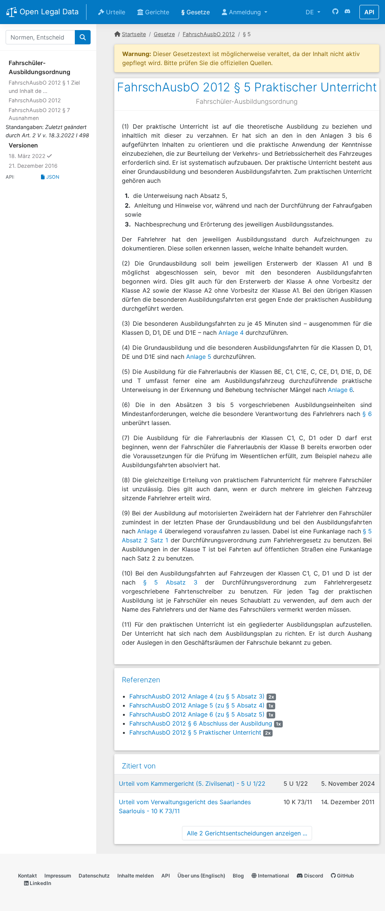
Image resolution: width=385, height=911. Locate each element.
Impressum (57, 876)
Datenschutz (94, 876)
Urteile (114, 12)
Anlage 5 (198, 356)
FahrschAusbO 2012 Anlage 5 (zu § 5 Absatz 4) (197, 705)
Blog (238, 876)
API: (10, 177)
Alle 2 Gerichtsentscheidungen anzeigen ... (247, 833)
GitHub (345, 876)
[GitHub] (335, 12)
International (273, 876)
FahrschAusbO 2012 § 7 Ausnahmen (39, 114)
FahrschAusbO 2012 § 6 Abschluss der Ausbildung (200, 723)
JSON (52, 177)
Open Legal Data (48, 11)
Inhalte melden (135, 876)
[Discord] (347, 12)
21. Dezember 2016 (33, 165)
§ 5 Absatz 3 (170, 582)
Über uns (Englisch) (201, 876)
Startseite (134, 34)
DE (311, 12)
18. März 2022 (45, 155)
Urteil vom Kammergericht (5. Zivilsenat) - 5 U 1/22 (192, 783)
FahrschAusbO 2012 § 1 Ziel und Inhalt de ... (44, 86)
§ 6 (367, 414)
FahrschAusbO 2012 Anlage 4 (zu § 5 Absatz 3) (197, 696)
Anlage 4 (231, 332)
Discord (313, 876)
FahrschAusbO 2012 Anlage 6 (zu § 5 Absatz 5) (197, 714)
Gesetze (195, 12)
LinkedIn (40, 883)
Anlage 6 (340, 389)
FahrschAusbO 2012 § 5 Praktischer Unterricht (195, 732)
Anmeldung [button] (245, 12)
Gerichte (156, 12)
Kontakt (27, 876)
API (369, 12)
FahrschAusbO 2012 (35, 100)
